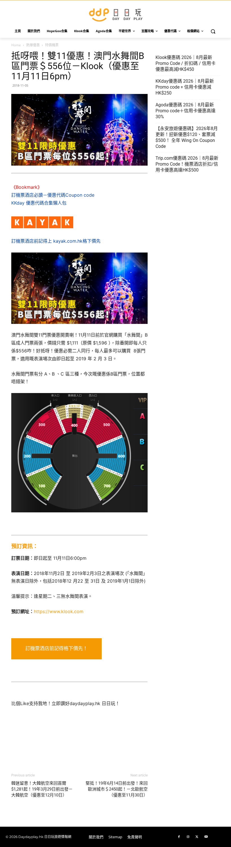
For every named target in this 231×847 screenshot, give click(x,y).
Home (16, 45)
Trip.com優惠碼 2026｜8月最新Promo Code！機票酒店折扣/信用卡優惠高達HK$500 (187, 164)
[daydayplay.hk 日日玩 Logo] (115, 14)
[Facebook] (179, 837)
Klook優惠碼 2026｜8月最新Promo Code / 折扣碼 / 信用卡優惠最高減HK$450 (186, 63)
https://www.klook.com (58, 611)
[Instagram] (188, 837)
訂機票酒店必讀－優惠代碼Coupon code (52, 195)
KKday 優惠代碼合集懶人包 (38, 203)
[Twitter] (197, 837)
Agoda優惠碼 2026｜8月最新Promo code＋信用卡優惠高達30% (186, 110)
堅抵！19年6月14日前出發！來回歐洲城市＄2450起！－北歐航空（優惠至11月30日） (117, 789)
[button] (213, 31)
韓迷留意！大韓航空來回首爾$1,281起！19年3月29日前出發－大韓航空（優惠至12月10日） (42, 789)
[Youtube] (206, 837)
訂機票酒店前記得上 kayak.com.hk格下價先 (56, 241)
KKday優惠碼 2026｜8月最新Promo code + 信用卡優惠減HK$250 (185, 87)
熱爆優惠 (33, 45)
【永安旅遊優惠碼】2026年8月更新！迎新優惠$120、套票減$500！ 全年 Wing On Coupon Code (187, 137)
